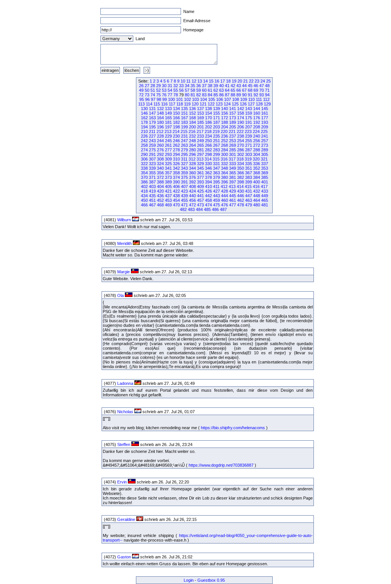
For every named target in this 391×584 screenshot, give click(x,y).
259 (152, 145)
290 (144, 154)
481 (264, 205)
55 (175, 90)
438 (176, 195)
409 (200, 186)
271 (248, 145)
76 (164, 94)
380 (224, 177)
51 (152, 90)
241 (264, 136)
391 (184, 182)
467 (152, 205)
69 (256, 90)
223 (248, 131)
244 (160, 140)
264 (192, 145)
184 (192, 122)
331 (216, 163)
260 (160, 145)
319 (248, 159)
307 (152, 159)
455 (184, 200)
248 (192, 140)
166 (176, 117)
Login (189, 580)
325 (168, 163)
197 (168, 127)
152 (192, 113)
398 (240, 182)
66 (238, 90)
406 (176, 186)
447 (248, 195)
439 (184, 195)
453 (168, 200)
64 (227, 90)
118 (179, 104)
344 (192, 168)
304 (256, 154)
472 (192, 205)
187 (216, 122)
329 (200, 163)
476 (224, 205)
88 (233, 94)
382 (240, 177)
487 (223, 209)
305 (264, 154)
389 (168, 182)
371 (152, 177)
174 (240, 117)
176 (256, 117)
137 (200, 108)
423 (184, 191)
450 (144, 200)
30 (164, 85)
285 (232, 150)
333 (232, 163)
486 (215, 209)
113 (141, 104)
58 (193, 90)
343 (184, 168)
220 (224, 131)
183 (184, 122)
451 (152, 200)
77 (170, 94)
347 (216, 168)
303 (248, 154)
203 (216, 127)
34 (187, 85)
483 (191, 209)
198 (176, 127)
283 (216, 150)
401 (264, 182)
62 (215, 90)
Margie (123, 271)
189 (232, 122)
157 (232, 113)
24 (262, 81)
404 (160, 186)
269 (232, 145)
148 (160, 113)
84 (210, 94)
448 (256, 195)
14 (205, 81)
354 (144, 172)
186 (208, 122)
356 (160, 172)
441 (200, 195)
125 (235, 104)
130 (144, 108)
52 (158, 90)
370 (144, 177)
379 (216, 177)
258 (144, 145)
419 (152, 191)
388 (160, 182)
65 (233, 90)
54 (170, 90)
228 (160, 136)
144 (256, 108)
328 (192, 163)
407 (184, 186)
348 (224, 168)
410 (208, 186)
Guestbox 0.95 (211, 580)
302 (240, 154)
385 (264, 177)
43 (238, 85)
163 (152, 117)
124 (227, 104)
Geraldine (126, 519)
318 (240, 159)
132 (160, 108)
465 (264, 200)
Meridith (124, 243)
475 (216, 205)
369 (264, 172)
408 (192, 186)
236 (224, 136)
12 (194, 81)
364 (224, 172)
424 (192, 191)
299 (216, 154)
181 (168, 122)
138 (208, 108)
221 (232, 131)
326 (176, 163)
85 (215, 94)
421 (168, 191)
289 (264, 150)
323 (152, 163)
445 (232, 195)
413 (232, 186)
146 (144, 113)
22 (251, 81)
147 (152, 113)
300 (224, 154)
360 (192, 172)
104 (203, 99)
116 (164, 104)
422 (176, 191)
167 (184, 117)
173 (232, 117)
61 (210, 90)
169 (200, 117)
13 (199, 81)
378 (208, 177)
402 (144, 186)
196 (160, 127)
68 (250, 90)
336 (256, 163)
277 (168, 150)
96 (147, 99)
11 (188, 81)
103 (195, 99)
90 (244, 94)
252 (224, 140)
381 (232, 177)
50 (147, 90)
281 (200, 150)
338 (144, 168)
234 (208, 136)
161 (264, 113)
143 (248, 108)
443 (216, 195)
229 (168, 136)
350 (240, 168)
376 (192, 177)
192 (256, 122)
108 (235, 99)
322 (144, 163)
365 (232, 172)
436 (160, 195)
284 (224, 150)
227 (152, 136)
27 (147, 85)
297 (200, 154)
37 (204, 85)
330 (208, 163)
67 (244, 90)
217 (200, 131)
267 (216, 145)
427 (216, 191)
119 (187, 104)
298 (208, 154)
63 (221, 90)
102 (187, 99)
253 (232, 140)
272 (256, 145)
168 (192, 117)
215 (184, 131)
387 (152, 182)
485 (207, 209)
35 (193, 85)
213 (168, 131)
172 (224, 117)
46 (256, 85)
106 (219, 99)
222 (240, 131)
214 (176, 131)
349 (232, 168)
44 (244, 85)
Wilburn (124, 219)
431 (248, 191)
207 (248, 127)
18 (228, 81)
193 (264, 122)
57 (187, 90)
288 (256, 150)
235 (216, 136)
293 (168, 154)
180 (160, 122)
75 (158, 94)
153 (200, 113)
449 (264, 195)
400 (256, 182)
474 (208, 205)
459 (216, 200)
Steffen (123, 444)
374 (176, 177)
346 (208, 168)
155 (216, 113)
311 (184, 159)
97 (153, 99)
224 (256, 131)
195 (152, 127)
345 (200, 168)
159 (248, 113)
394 (208, 182)
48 (267, 85)
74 (152, 94)
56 (181, 90)
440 (192, 195)
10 (183, 81)
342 (176, 168)
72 (141, 94)
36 (198, 85)
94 (267, 94)
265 (200, 145)
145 (264, 108)
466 (144, 205)
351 (248, 168)
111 (259, 99)
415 (248, 186)
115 (156, 104)
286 (240, 150)
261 (168, 145)
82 (198, 94)
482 (183, 209)
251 (216, 140)
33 (181, 85)
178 (144, 122)
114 (149, 104)
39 (215, 85)
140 (224, 108)
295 (184, 154)
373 (168, 177)
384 (256, 177)
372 (160, 177)
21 (245, 81)
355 (152, 172)
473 (200, 205)
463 (248, 200)
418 (144, 191)
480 (256, 205)
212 (160, 131)
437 (168, 195)
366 (240, 172)
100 (171, 99)
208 (256, 127)
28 (152, 85)
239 (248, 136)
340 (160, 168)
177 (264, 117)
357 (168, 172)
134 (176, 108)
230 (176, 136)
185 (200, 122)
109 (243, 99)
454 (176, 200)
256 (256, 140)
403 (152, 186)
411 (216, 186)
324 (160, 163)
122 (211, 104)
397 (232, 182)
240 (256, 136)
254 (240, 140)
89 (238, 94)
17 (222, 81)
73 (147, 94)
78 (175, 94)
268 (224, 145)
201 (200, 127)
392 (192, 182)
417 (264, 186)
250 (208, 140)
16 (217, 81)
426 (208, 191)
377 (200, 177)
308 (160, 159)
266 (208, 145)
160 (256, 113)
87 (227, 94)
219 (216, 131)
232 (192, 136)
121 (203, 104)
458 (208, 200)
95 (141, 99)
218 (208, 131)
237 (232, 136)
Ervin (122, 482)
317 (232, 159)
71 (267, 90)
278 (176, 150)
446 (240, 195)
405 (168, 186)
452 (160, 200)
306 (144, 159)
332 (224, 163)
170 (208, 117)
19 (234, 81)
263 (184, 145)
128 (259, 104)
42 (233, 85)
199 (184, 127)
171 (216, 117)
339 (152, 168)
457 (200, 200)
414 (240, 186)
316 (224, 159)
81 (193, 94)
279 (184, 150)
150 (176, 113)
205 (232, 127)
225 (264, 131)
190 (240, 122)
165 (168, 117)
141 (232, 108)
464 (256, 200)
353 (264, 168)
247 (184, 140)
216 (192, 131)
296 (192, 154)
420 (160, 191)
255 (248, 140)
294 (176, 154)
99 (164, 99)
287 (248, 150)
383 (248, 177)
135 (184, 108)
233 (200, 136)
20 (240, 81)
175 (248, 117)
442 (208, 195)
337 (264, 163)
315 (216, 159)
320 (256, 159)
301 (232, 154)
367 (248, 172)
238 (240, 136)
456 (192, 200)
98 (159, 99)
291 (152, 154)
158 (240, 113)
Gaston (124, 557)
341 (168, 168)
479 (248, 205)
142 (240, 108)
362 (208, 172)
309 (168, 159)
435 (152, 195)
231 (184, 136)
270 (240, 145)
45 (250, 85)
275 (152, 150)
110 (251, 99)
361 (200, 172)
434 (144, 195)
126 (243, 104)
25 (268, 81)
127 (251, 104)
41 (227, 85)
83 (204, 94)
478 (240, 205)
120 (195, 104)
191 (248, 122)
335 (248, 163)
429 (232, 191)
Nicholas (125, 411)
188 (224, 122)
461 (232, 200)
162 (144, 117)
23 (257, 81)
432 (256, 191)
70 (261, 90)
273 (264, 145)
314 (208, 159)
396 (224, 182)
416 (256, 186)
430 (240, 191)
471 (184, 205)
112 (266, 99)
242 (144, 140)
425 (200, 191)
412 (224, 186)
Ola (120, 295)
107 (227, 99)
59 (198, 90)
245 (168, 140)
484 (199, 209)
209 (264, 127)
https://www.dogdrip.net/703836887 (221, 465)
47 (261, 85)
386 (144, 182)
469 (168, 205)
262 (176, 145)
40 (221, 85)
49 (141, 90)
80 (187, 94)
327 (184, 163)
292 (160, 154)
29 (158, 85)
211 (152, 131)
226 (144, 136)
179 (152, 122)
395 (216, 182)
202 (208, 127)
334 (240, 163)
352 (256, 168)
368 (256, 172)
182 (176, 122)
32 (175, 85)
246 (176, 140)
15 (211, 81)
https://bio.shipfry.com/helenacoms (233, 427)
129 (267, 104)
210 (144, 131)
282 (208, 150)
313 (200, 159)
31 (170, 85)
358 (176, 172)
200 (192, 127)
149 (168, 113)
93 (261, 94)
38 (210, 85)
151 (184, 113)
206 (240, 127)
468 (160, 205)
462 (240, 200)
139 (216, 108)
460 (224, 200)
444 (224, 195)
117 (172, 104)
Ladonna (125, 383)
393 (200, 182)
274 (144, 150)
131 (152, 108)
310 (176, 159)
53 (164, 90)
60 (204, 90)
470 (176, 205)
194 (144, 127)
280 (192, 150)
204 (224, 127)
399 (248, 182)
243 (152, 140)
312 (192, 159)
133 (168, 108)
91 (250, 94)
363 (216, 172)
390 (176, 182)
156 (224, 113)
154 (208, 113)
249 (200, 140)
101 (179, 99)
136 (192, 108)
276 (160, 150)
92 (256, 94)
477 (232, 205)
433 (264, 191)
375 (184, 177)
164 (160, 117)
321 (264, 159)
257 (264, 140)
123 (219, 104)
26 (141, 85)
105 (211, 99)
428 (224, 191)
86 (221, 94)
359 (184, 172)
